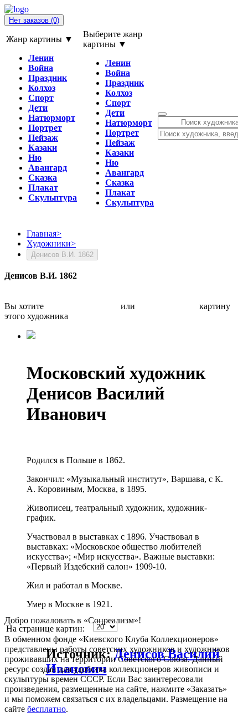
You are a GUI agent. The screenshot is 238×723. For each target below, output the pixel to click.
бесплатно (46, 709)
